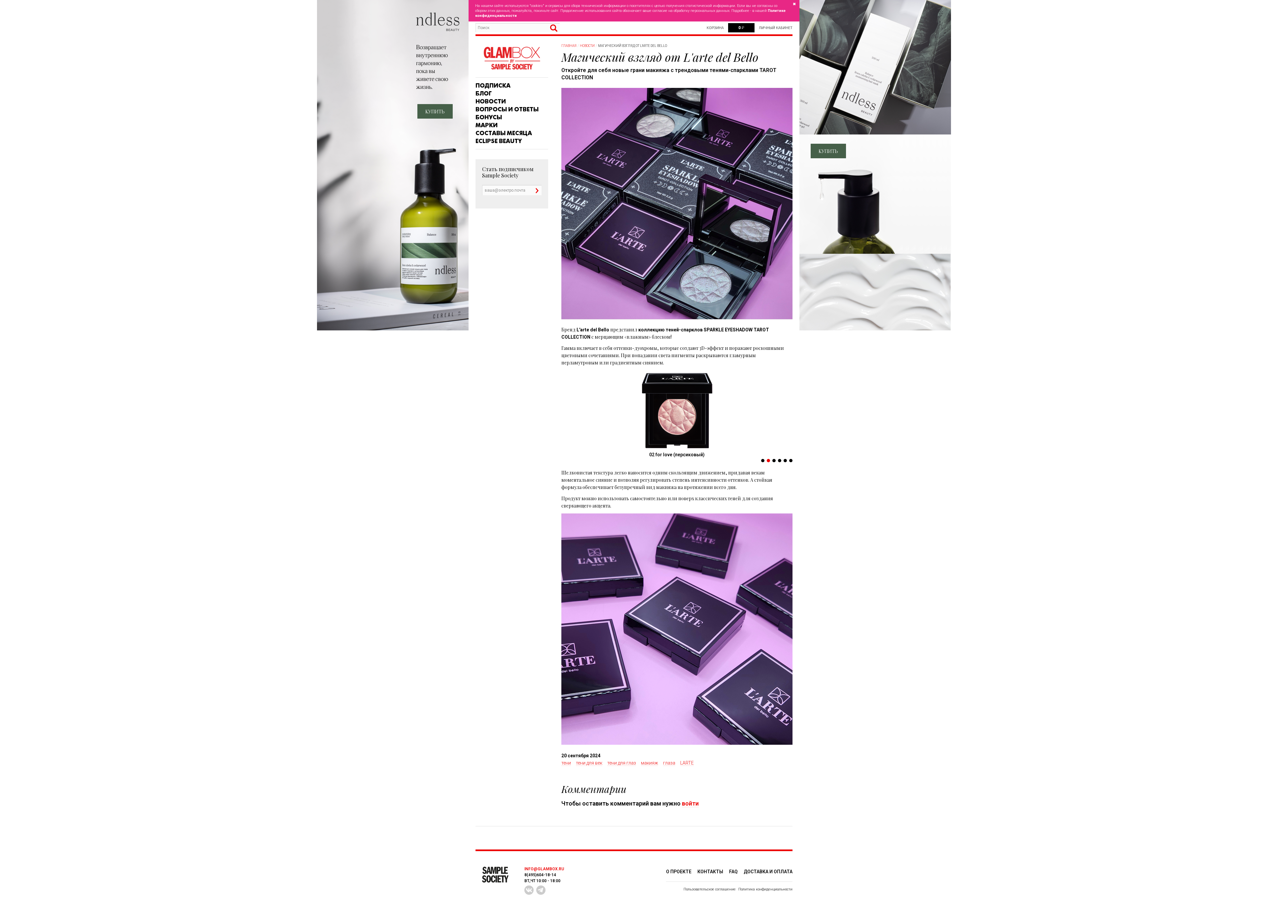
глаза (669, 763)
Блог (484, 93)
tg (541, 890)
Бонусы (489, 117)
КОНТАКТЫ (710, 871)
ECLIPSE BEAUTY (499, 141)
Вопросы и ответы (507, 109)
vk (529, 890)
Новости (491, 101)
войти (690, 803)
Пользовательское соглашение (710, 889)
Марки (487, 125)
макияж (649, 763)
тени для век (589, 763)
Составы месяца (504, 133)
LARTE (687, 763)
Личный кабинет (775, 28)
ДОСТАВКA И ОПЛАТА (768, 871)
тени (566, 763)
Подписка (493, 85)
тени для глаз (621, 763)
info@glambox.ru (544, 869)
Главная (569, 46)
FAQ (733, 871)
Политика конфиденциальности (765, 889)
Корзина (715, 28)
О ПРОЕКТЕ (678, 871)
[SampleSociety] (512, 58)
